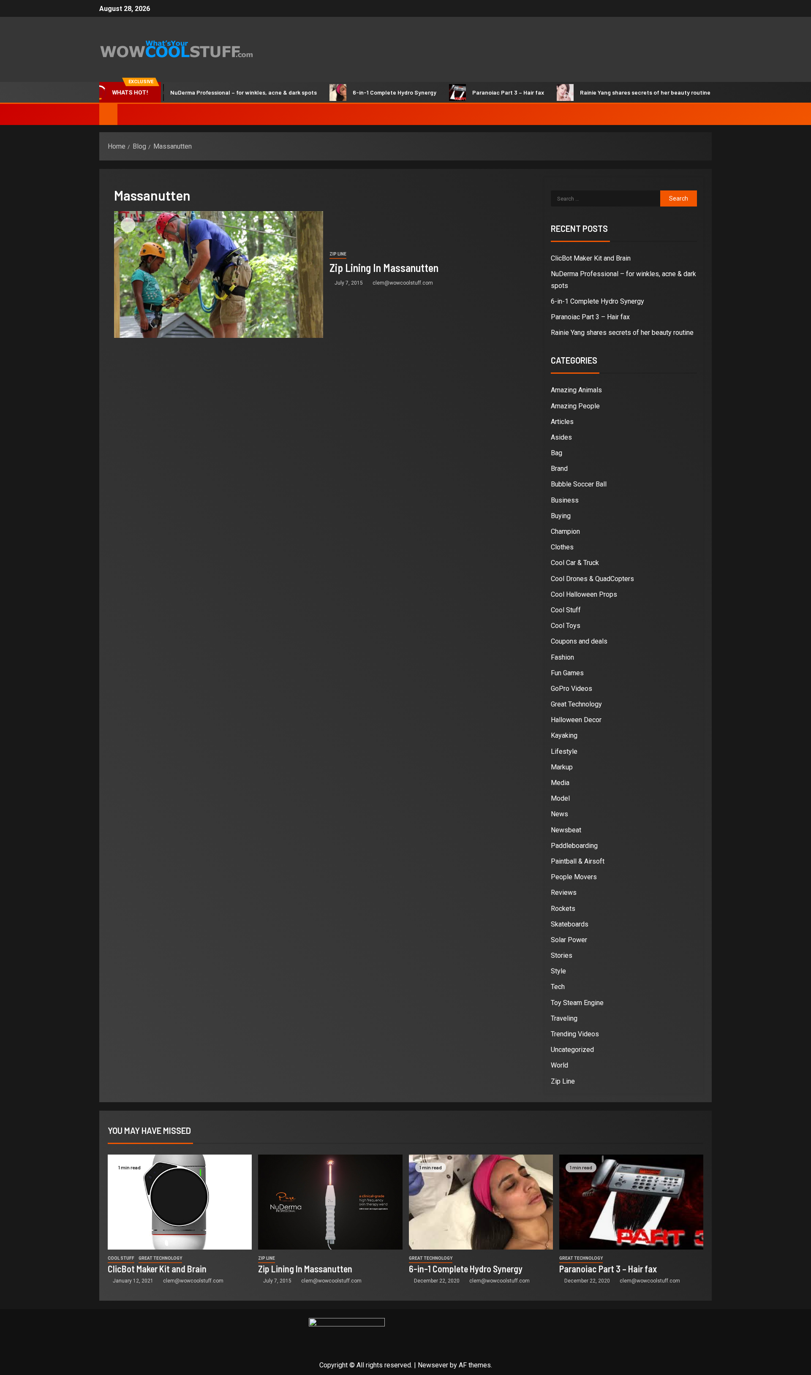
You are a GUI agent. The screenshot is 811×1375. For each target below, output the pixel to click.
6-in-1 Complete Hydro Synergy (364, 92)
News (559, 814)
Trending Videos (575, 1034)
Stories (561, 955)
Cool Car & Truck (575, 563)
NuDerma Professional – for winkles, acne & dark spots (212, 92)
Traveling (564, 1018)
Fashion (562, 657)
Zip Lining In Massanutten (383, 267)
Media (560, 783)
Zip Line (337, 254)
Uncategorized (572, 1050)
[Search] (704, 114)
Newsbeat (566, 830)
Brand (559, 469)
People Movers (574, 877)
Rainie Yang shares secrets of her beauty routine (614, 92)
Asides (561, 437)
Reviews (564, 893)
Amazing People (575, 406)
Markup (562, 767)
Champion (565, 531)
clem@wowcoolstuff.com (403, 283)
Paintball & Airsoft (577, 861)
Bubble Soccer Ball (579, 484)
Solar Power (569, 940)
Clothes (562, 547)
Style (558, 971)
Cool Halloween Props (584, 594)
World (559, 1065)
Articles (562, 422)
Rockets (563, 909)
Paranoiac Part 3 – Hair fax (477, 92)
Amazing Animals (576, 390)
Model (560, 798)
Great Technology (576, 704)
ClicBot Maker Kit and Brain (591, 258)
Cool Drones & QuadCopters (592, 579)
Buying (561, 516)
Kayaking (564, 735)
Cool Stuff (566, 610)
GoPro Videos (571, 689)
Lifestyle (564, 751)
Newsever (433, 1365)
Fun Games (567, 673)
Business (565, 500)
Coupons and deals (579, 641)
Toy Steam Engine (577, 1003)
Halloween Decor (576, 720)
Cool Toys (565, 626)
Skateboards (569, 924)
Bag (556, 453)
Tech (558, 987)
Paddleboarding (574, 846)
